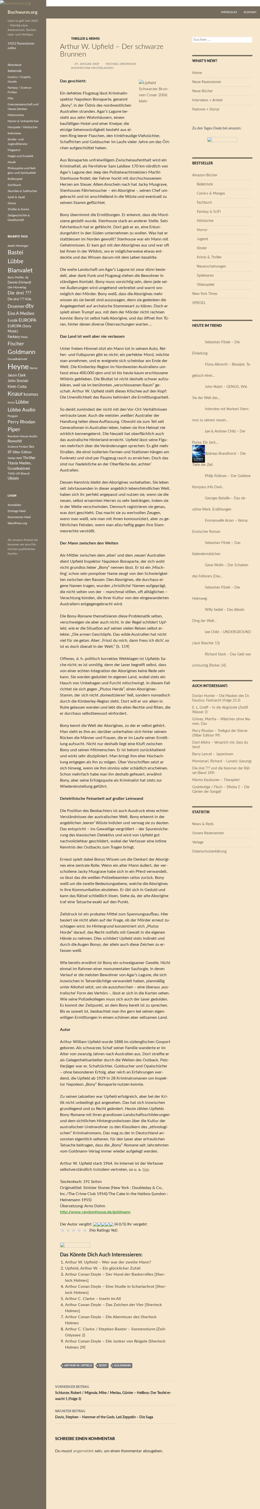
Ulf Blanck (23, 473)
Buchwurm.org (23, 12)
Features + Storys (205, 109)
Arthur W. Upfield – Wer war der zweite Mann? (108, 1262)
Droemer (16, 306)
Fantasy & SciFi (209, 212)
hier (145, 1169)
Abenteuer (15, 64)
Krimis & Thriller (209, 257)
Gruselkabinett (17, 359)
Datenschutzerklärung (209, 851)
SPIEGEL (199, 303)
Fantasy (14, 337)
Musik (12, 162)
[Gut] (79, 1230)
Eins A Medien (21, 313)
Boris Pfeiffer (16, 277)
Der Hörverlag (17, 287)
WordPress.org (17, 523)
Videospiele (205, 285)
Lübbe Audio (21, 409)
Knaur (15, 394)
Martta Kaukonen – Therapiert (216, 780)
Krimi (11, 402)
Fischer (16, 343)
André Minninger (18, 245)
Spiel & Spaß (16, 197)
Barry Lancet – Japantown (212, 754)
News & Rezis (203, 824)
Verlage (197, 842)
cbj (26, 277)
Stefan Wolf (15, 458)
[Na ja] (68, 1230)
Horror (202, 230)
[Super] (84, 1230)
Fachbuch (204, 202)
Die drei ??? (19, 293)
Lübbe (22, 402)
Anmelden (14, 504)
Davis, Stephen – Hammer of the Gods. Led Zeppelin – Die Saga (104, 1414)
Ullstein (13, 478)
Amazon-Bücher (204, 175)
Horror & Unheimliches (23, 121)
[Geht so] (73, 1230)
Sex (31, 446)
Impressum (229, 12)
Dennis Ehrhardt (19, 282)
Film (10, 98)
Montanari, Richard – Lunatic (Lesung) (222, 761)
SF (10, 452)
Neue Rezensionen (206, 82)
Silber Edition (21, 452)
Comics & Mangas (211, 193)
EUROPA (27, 320)
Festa (24, 336)
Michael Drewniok (121, 63)
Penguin (13, 416)
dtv (29, 306)
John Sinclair (18, 381)
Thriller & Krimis (85, 38)
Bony (103, 1365)
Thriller (29, 458)
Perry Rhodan (21, 422)
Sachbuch (14, 184)
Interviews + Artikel (207, 100)
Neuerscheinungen (211, 266)
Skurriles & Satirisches (22, 191)
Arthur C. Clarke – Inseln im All (93, 1299)
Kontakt (250, 12)
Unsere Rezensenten (208, 833)
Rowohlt (15, 441)
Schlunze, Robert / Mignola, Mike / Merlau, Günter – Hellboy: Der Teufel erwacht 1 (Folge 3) (113, 1393)
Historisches (16, 115)
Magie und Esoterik (20, 156)
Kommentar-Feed (19, 517)
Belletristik (205, 184)
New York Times (204, 294)
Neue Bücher (202, 91)
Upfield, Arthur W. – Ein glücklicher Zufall (102, 1268)
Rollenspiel (15, 178)
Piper (14, 429)
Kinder (202, 248)
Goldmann (122, 1365)
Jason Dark (17, 375)
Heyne (18, 367)
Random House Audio (22, 436)
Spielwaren (205, 275)
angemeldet (83, 1451)
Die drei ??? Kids (19, 299)
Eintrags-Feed (17, 511)
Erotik (13, 321)
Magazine (14, 150)
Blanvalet (20, 270)
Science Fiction (18, 446)
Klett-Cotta (17, 387)
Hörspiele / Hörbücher (23, 127)
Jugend (202, 239)
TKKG (11, 473)
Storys (12, 203)
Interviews (14, 133)
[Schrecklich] (62, 1230)
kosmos (31, 394)
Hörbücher (205, 221)
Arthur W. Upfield (78, 1365)
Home (197, 73)
